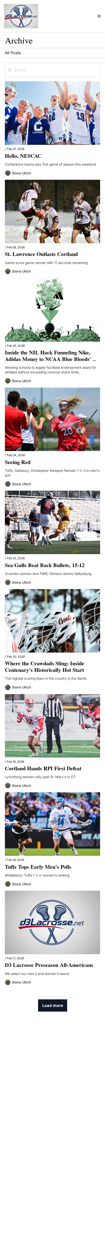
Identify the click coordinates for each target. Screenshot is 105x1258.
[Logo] (21, 16)
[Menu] (99, 16)
